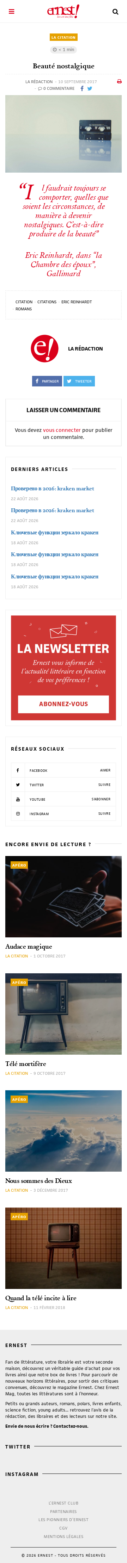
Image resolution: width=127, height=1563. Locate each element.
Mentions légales (63, 1536)
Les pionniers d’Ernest (63, 1519)
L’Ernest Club (64, 1503)
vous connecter (62, 430)
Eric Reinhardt (76, 301)
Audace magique (28, 946)
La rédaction (39, 81)
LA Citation (64, 37)
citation (24, 301)
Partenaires (63, 1511)
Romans (24, 308)
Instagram (69, 813)
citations (46, 301)
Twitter (69, 784)
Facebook (69, 770)
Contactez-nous (70, 1426)
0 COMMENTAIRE (58, 88)
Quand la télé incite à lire (40, 1298)
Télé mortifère (25, 1063)
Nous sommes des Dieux (38, 1180)
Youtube (69, 799)
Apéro (19, 865)
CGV (63, 1528)
